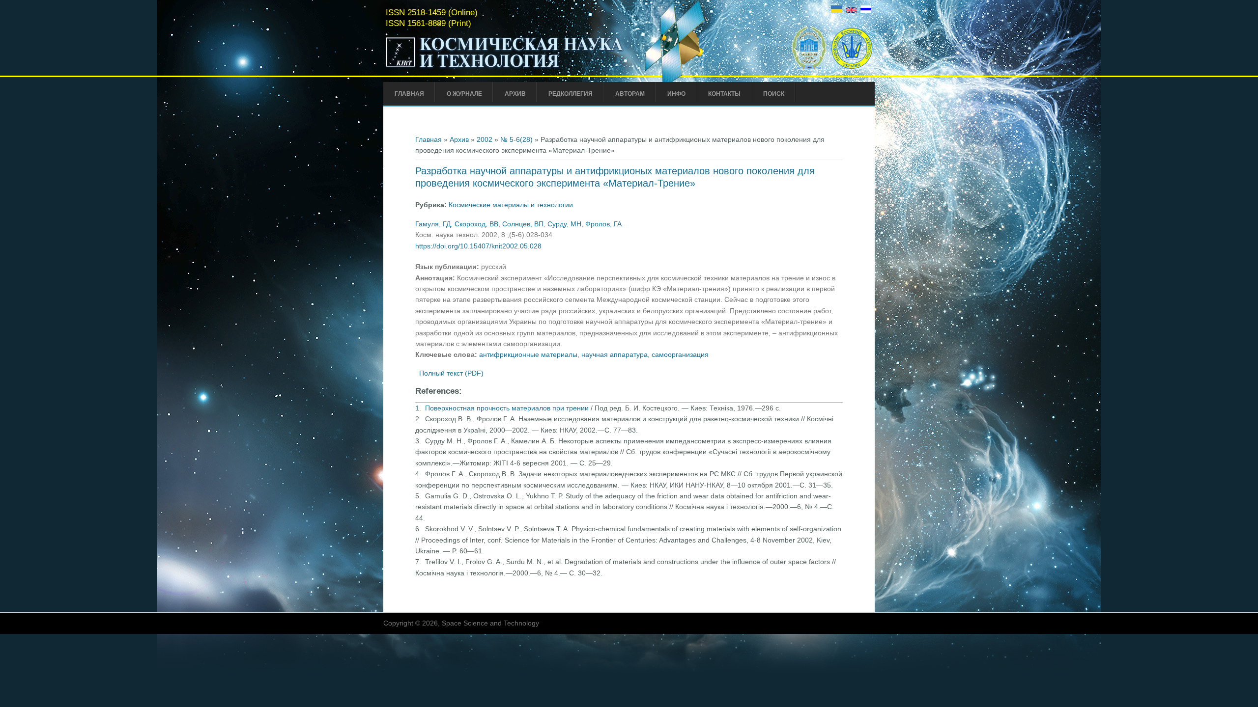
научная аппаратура (614, 354)
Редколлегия (570, 93)
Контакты (724, 93)
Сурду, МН (564, 224)
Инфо (676, 93)
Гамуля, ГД (433, 224)
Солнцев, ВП (522, 224)
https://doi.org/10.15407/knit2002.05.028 (478, 246)
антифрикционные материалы (528, 354)
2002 (484, 139)
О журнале (464, 93)
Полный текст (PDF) (451, 373)
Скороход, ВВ (476, 224)
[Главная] (505, 68)
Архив (515, 93)
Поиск (773, 93)
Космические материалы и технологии (511, 205)
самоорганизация (680, 354)
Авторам (630, 93)
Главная (409, 93)
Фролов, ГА (603, 224)
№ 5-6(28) (516, 139)
